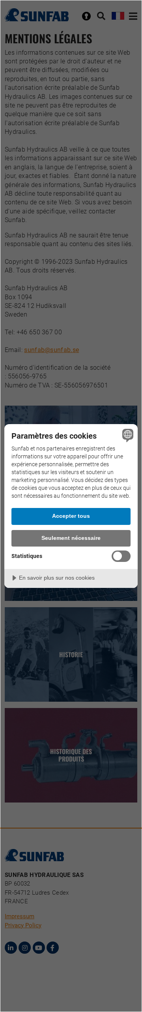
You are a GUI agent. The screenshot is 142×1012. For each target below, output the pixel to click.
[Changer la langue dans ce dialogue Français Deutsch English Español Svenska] (127, 435)
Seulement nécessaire (71, 538)
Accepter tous (71, 516)
